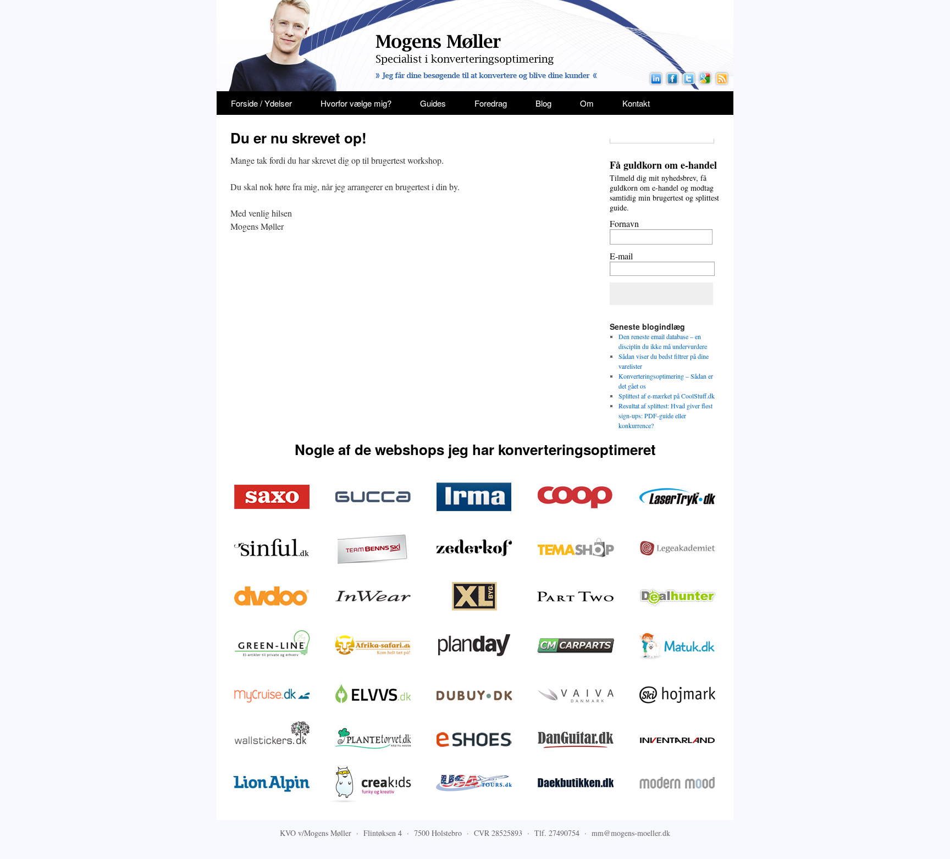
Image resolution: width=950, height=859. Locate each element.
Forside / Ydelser (261, 103)
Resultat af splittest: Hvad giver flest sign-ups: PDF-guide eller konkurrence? (665, 415)
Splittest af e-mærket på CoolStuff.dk (666, 395)
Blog (543, 103)
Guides (433, 103)
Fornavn (624, 223)
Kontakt (636, 103)
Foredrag (490, 103)
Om (587, 103)
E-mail (621, 256)
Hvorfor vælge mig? (356, 103)
